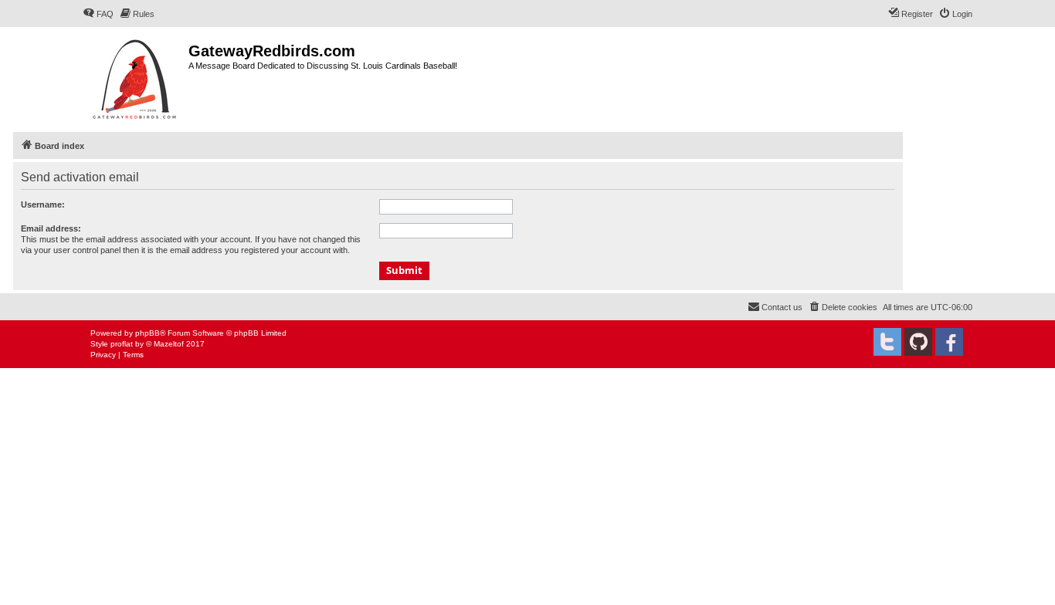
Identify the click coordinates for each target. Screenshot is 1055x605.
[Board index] (135, 77)
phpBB (147, 333)
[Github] (918, 342)
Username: (43, 204)
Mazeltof (169, 344)
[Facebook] (949, 342)
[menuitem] (98, 14)
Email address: (51, 228)
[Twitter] (887, 342)
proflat (121, 344)
